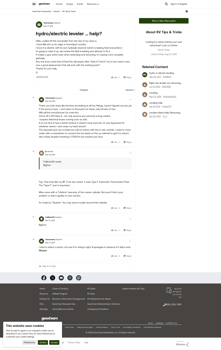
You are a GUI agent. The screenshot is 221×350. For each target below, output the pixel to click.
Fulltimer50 (50, 217)
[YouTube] (61, 277)
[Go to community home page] (44, 4)
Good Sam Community (41, 11)
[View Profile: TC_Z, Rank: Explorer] (144, 114)
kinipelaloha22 (169, 96)
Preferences (29, 342)
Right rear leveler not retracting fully (165, 83)
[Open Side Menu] (34, 4)
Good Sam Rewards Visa (63, 304)
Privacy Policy (69, 327)
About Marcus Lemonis (63, 309)
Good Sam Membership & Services (103, 304)
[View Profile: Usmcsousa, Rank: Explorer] (39, 24)
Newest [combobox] (130, 90)
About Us (44, 294)
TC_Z (165, 116)
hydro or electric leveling (161, 73)
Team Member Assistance (152, 327)
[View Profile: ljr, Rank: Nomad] (41, 153)
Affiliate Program (60, 294)
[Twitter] (52, 277)
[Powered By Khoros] (182, 344)
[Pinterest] (79, 277)
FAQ (41, 304)
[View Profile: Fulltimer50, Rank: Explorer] (41, 218)
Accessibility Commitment (132, 327)
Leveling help (156, 102)
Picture (43, 250)
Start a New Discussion (164, 20)
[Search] (166, 4)
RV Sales (91, 288)
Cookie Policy (27, 333)
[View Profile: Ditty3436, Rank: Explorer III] (144, 84)
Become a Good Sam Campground (68, 299)
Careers (160, 323)
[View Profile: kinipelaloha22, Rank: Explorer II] (144, 94)
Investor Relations (102, 327)
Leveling (153, 92)
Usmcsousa (48, 23)
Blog (150, 323)
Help (86, 342)
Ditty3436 (166, 86)
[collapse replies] (33, 97)
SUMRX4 (167, 77)
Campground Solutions (97, 309)
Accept (54, 342)
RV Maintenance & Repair (99, 299)
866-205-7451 (173, 304)
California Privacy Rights (85, 327)
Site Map (44, 309)
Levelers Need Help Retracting (164, 112)
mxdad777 (167, 106)
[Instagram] (70, 277)
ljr (46, 151)
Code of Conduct (60, 288)
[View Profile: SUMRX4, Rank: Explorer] (144, 74)
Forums (57, 11)
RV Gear (91, 294)
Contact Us (45, 299)
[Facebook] (44, 277)
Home (42, 288)
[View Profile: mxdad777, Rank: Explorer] (144, 104)
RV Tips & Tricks (69, 11)
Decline (43, 342)
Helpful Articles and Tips (133, 288)
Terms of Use (115, 327)
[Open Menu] (187, 11)
